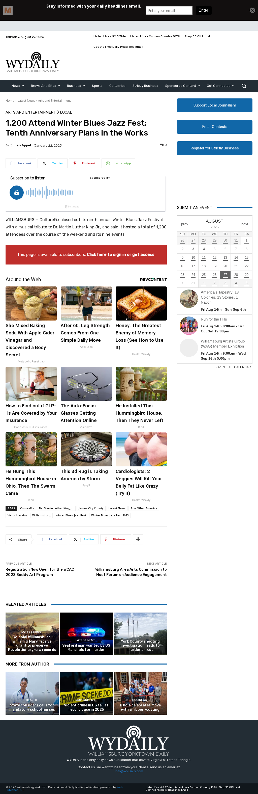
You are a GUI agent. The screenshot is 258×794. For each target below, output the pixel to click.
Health (31, 700)
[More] (138, 539)
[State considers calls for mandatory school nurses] (32, 693)
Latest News (26, 100)
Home (10, 100)
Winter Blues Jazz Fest (71, 515)
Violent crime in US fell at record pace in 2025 (86, 707)
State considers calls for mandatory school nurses (32, 707)
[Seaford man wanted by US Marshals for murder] (86, 634)
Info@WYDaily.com (129, 771)
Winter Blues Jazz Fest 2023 (109, 515)
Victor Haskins (17, 515)
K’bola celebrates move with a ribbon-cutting (140, 707)
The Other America (144, 508)
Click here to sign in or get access (120, 254)
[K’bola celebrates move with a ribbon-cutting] (140, 693)
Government (85, 700)
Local (66, 112)
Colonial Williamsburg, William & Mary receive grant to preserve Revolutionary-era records (32, 643)
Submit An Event (194, 207)
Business (139, 700)
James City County (91, 508)
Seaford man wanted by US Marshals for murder (86, 647)
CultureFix (27, 508)
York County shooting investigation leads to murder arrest (140, 645)
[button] (244, 86)
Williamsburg (41, 515)
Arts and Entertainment (54, 100)
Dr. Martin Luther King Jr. (56, 508)
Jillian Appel (20, 145)
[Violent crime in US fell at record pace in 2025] (86, 693)
